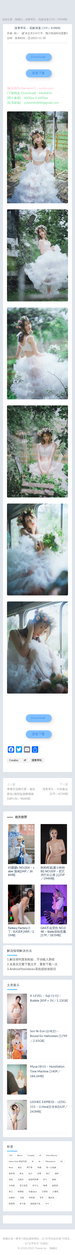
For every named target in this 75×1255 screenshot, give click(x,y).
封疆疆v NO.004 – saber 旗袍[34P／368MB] (21, 871)
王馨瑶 (55, 1192)
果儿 (11, 1192)
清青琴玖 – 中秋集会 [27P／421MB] (55, 792)
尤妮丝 (21, 1180)
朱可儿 (35, 1186)
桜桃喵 (21, 1192)
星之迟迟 (24, 1186)
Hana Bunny (51, 1155)
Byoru (20, 1155)
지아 (47, 1204)
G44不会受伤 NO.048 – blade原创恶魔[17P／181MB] (53, 932)
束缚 (45, 1186)
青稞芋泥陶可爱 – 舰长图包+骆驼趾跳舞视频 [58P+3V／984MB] (21, 794)
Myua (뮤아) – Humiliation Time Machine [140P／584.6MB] (47, 1071)
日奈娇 (12, 1186)
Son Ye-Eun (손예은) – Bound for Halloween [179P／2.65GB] (48, 1036)
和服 (39, 1168)
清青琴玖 (37, 760)
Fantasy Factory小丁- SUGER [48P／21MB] (21, 932)
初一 (16, 33)
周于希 (30, 1168)
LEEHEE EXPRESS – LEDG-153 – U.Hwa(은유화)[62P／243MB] (49, 1107)
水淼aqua (32, 1192)
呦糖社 (19, 19)
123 (10, 1155)
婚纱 (57, 1174)
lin (40, 1161)
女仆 (30, 1174)
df (25, 760)
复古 (22, 1174)
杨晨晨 (55, 1186)
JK (33, 1161)
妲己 (48, 1174)
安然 (11, 1180)
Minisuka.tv (50, 1161)
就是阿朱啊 (33, 1180)
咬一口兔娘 (51, 1168)
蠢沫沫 (51, 1198)
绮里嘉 (32, 1198)
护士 (45, 1180)
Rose (11, 1168)
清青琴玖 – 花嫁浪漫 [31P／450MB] (37, 28)
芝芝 (42, 1198)
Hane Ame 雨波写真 (18, 1161)
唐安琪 (12, 1174)
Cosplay (13, 760)
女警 (39, 1174)
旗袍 (54, 1180)
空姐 (22, 1198)
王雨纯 (45, 1192)
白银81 (12, 1198)
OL (61, 1161)
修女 (20, 1168)
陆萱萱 (12, 1204)
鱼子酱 (23, 1204)
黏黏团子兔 (35, 1204)
